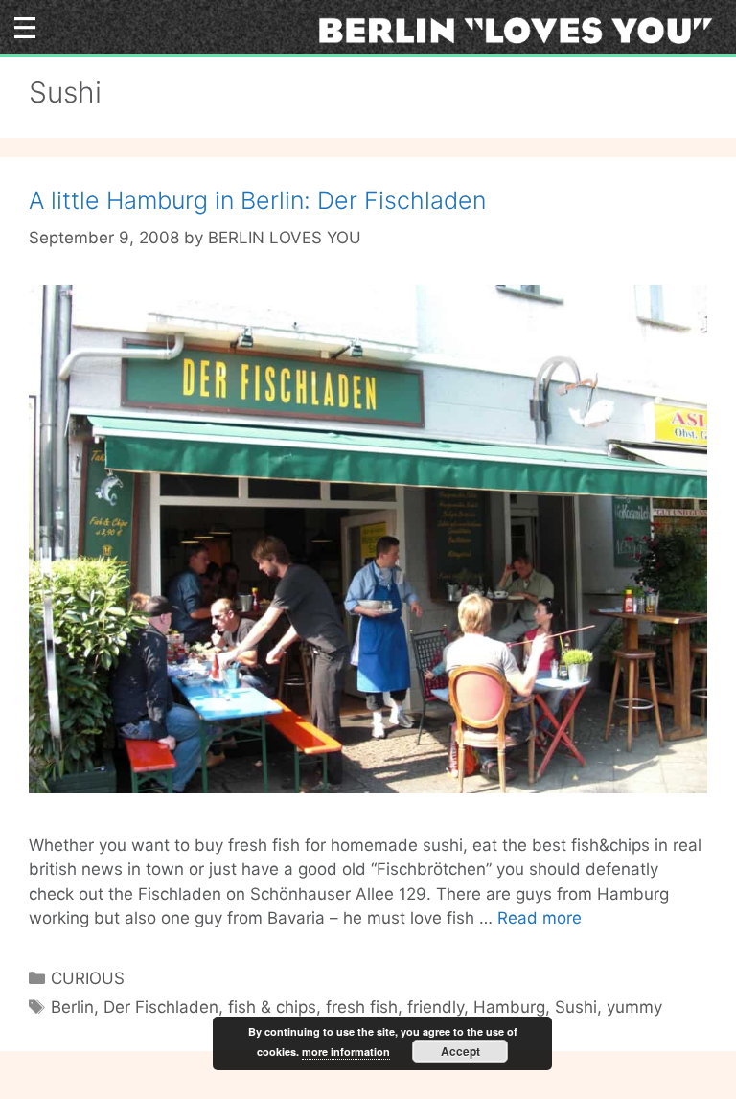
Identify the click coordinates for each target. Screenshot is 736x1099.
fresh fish (362, 1007)
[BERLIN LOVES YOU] (522, 28)
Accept (460, 1051)
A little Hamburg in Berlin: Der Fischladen (257, 200)
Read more (539, 917)
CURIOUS (88, 978)
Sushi (576, 1007)
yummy (634, 1007)
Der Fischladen (161, 1007)
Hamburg (509, 1007)
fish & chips (272, 1007)
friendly (435, 1007)
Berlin (72, 1007)
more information (346, 1051)
